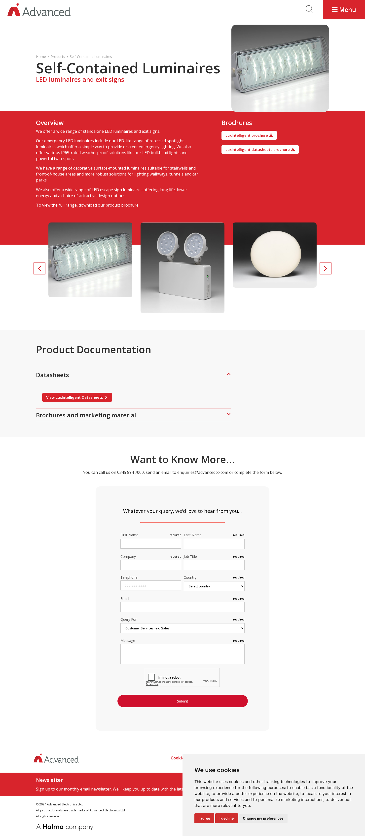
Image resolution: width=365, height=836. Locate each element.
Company (128, 557)
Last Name (193, 535)
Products (58, 56)
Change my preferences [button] (263, 818)
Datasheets (52, 375)
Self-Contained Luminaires (91, 56)
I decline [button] (226, 818)
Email (124, 599)
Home (41, 56)
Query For (128, 620)
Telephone (129, 577)
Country (190, 578)
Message (127, 641)
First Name (129, 535)
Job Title (190, 557)
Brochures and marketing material (86, 415)
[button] (344, 9)
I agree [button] (204, 818)
